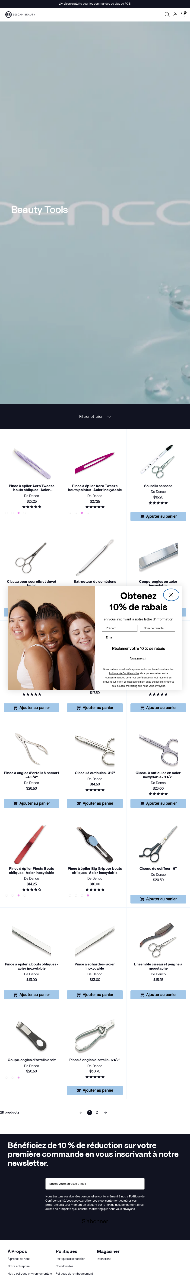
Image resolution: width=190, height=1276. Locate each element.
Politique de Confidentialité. (124, 673)
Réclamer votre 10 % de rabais (138, 648)
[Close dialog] (171, 595)
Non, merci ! (138, 658)
